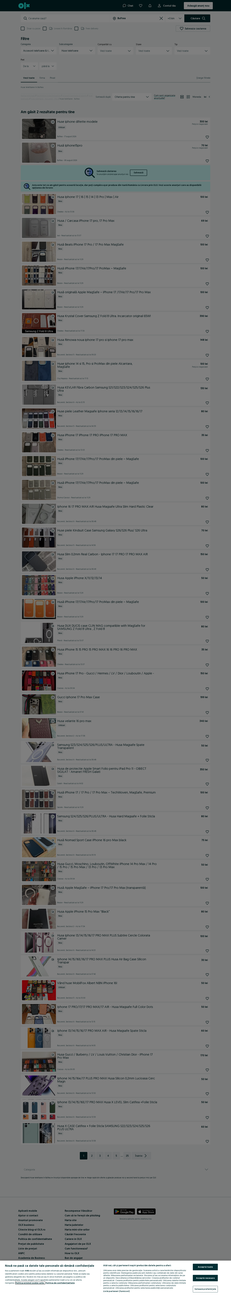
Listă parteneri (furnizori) (116, 1291)
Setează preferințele (205, 1289)
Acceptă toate (205, 1267)
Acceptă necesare (205, 1278)
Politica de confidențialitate (60, 1283)
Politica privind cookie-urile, (30, 1283)
